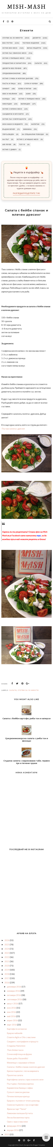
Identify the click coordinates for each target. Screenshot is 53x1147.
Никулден (7, 104)
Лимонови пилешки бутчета (20, 1113)
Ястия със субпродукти (14, 119)
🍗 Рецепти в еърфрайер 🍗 (26, 172)
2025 (7, 944)
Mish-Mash (26, 7)
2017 (7, 978)
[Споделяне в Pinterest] (22, 683)
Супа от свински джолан (18, 1092)
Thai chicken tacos (15, 1050)
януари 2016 (13, 1130)
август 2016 (13, 1003)
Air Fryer (6, 144)
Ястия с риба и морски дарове (17, 78)
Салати (38, 63)
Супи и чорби (31, 84)
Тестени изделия (31, 43)
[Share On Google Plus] (27, 683)
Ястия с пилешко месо (13, 58)
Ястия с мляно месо (12, 109)
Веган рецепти (34, 48)
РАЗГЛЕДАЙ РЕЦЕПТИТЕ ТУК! (26, 193)
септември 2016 (15, 999)
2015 (7, 1134)
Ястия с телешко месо (29, 99)
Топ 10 (22, 144)
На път (5, 139)
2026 (7, 940)
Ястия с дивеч (9, 150)
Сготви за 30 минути (12, 38)
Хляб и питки (24, 89)
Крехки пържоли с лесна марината (23, 1071)
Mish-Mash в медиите (12, 124)
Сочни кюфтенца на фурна (19, 1054)
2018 (7, 974)
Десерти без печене (11, 68)
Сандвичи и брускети (13, 114)
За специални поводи (33, 134)
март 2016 (12, 1024)
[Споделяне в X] (17, 683)
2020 (7, 965)
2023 (7, 953)
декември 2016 (14, 986)
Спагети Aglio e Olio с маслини (21, 1037)
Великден (25, 104)
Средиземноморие (11, 73)
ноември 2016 (14, 991)
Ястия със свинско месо (14, 53)
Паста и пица (9, 84)
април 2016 (12, 1020)
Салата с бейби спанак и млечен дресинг (26, 1067)
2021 (7, 961)
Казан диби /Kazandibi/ (17, 1058)
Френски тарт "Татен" (16, 1109)
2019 (7, 970)
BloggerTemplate (39, 1145)
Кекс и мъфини (9, 94)
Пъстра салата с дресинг (13, 428)
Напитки (35, 124)
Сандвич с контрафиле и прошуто (22, 1041)
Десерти (37, 38)
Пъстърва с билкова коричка (20, 1084)
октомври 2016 (14, 995)
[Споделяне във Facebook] (12, 683)
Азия (28, 94)
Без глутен (7, 43)
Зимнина (27, 129)
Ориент (6, 89)
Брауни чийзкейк (14, 1033)
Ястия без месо (9, 48)
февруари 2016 (14, 1126)
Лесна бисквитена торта (18, 1117)
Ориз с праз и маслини (17, 1121)
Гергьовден (8, 134)
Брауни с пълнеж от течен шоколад (23, 1100)
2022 (7, 957)
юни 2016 (11, 1012)
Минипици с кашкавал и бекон (21, 1062)
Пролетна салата (15, 1075)
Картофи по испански (17, 1029)
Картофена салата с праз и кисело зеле (25, 1079)
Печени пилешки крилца (18, 1096)
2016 (7, 982)
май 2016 (11, 1016)
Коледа (6, 99)
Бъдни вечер (8, 129)
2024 (7, 949)
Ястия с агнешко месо (27, 139)
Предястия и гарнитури (14, 63)
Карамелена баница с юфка (20, 1088)
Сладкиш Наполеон (16, 1046)
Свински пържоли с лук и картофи (22, 1105)
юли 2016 (11, 1008)
